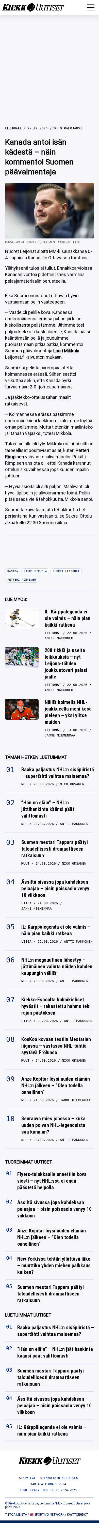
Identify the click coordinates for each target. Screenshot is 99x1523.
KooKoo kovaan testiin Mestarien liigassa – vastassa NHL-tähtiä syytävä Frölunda (56, 1045)
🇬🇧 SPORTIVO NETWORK (47, 1514)
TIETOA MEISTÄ (16, 1514)
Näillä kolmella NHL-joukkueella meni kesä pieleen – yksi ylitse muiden (68, 712)
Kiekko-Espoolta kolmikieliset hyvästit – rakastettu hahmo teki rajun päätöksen (56, 1006)
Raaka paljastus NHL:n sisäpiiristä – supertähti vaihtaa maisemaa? (57, 772)
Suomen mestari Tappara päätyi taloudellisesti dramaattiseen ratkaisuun (54, 848)
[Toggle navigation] (90, 7)
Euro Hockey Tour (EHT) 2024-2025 (48, 1490)
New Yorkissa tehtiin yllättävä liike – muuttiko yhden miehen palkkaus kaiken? (54, 1265)
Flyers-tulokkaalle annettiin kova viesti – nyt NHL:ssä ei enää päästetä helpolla (52, 1181)
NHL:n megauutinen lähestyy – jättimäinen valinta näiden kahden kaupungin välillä (56, 966)
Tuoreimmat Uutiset (28, 1162)
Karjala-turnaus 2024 (48, 1484)
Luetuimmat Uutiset (28, 1315)
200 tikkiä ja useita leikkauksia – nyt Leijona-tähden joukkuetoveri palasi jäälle (66, 663)
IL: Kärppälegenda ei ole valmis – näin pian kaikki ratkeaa (67, 618)
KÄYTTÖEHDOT (77, 1514)
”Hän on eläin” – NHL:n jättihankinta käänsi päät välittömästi (47, 809)
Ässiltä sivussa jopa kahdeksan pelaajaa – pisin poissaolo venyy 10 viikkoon (55, 888)
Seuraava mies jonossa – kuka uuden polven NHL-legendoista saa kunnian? (53, 1125)
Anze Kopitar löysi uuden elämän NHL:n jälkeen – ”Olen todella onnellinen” (55, 1085)
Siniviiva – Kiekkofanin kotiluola (48, 1478)
